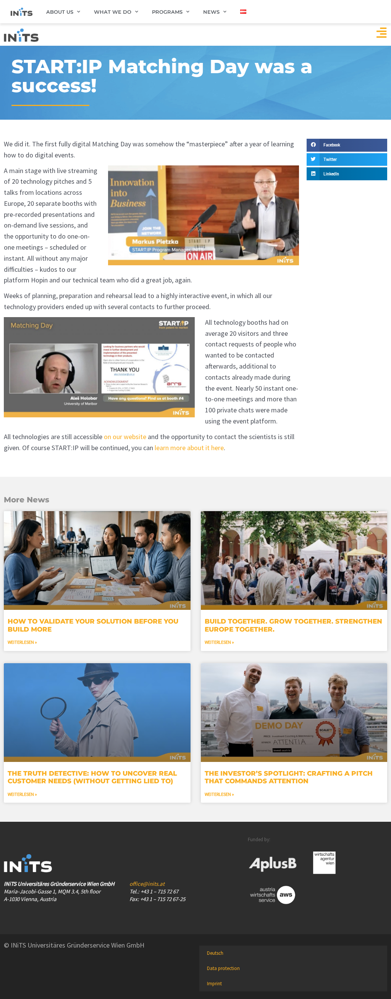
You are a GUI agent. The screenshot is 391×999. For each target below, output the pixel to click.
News (211, 12)
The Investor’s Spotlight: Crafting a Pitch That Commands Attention (289, 777)
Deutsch (215, 953)
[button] (347, 145)
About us (59, 12)
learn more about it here (189, 447)
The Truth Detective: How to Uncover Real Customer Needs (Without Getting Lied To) (92, 777)
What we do (112, 12)
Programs (167, 12)
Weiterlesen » (22, 642)
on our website (125, 436)
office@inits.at (147, 883)
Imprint (214, 983)
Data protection (223, 968)
